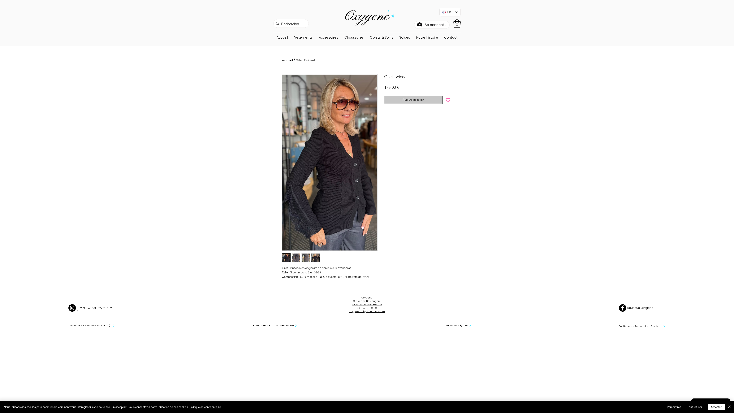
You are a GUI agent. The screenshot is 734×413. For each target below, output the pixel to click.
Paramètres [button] (674, 407)
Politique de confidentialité (205, 407)
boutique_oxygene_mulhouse (95, 309)
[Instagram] (72, 308)
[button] (457, 23)
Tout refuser (694, 407)
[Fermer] (729, 407)
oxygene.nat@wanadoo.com (367, 311)
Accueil (287, 60)
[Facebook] (622, 308)
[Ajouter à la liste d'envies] (448, 100)
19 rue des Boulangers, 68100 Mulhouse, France (367, 302)
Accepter (716, 407)
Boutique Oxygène (640, 308)
